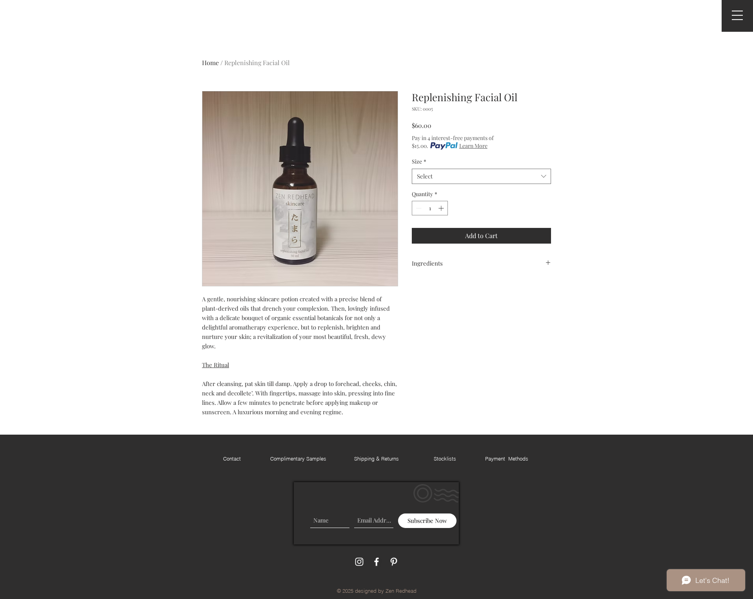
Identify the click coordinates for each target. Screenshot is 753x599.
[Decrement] (418, 208)
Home (210, 62)
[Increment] (442, 208)
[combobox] (481, 176)
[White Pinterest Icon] (393, 561)
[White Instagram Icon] (359, 561)
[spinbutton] (430, 208)
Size (419, 161)
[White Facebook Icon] (376, 561)
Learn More (473, 145)
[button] (737, 15)
